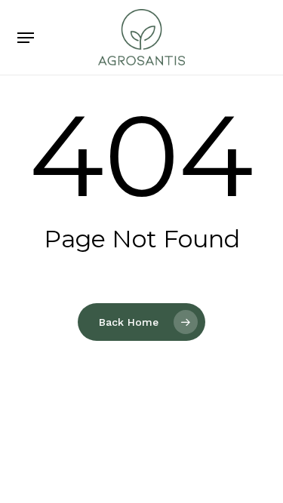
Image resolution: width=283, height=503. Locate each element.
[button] (25, 37)
